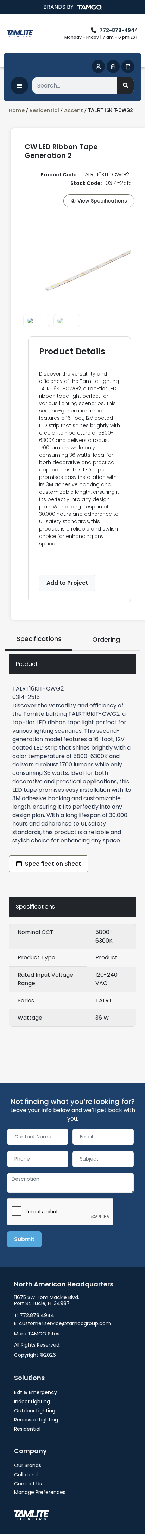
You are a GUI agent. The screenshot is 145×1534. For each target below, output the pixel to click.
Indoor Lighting (32, 1401)
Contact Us (28, 1483)
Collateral (26, 1474)
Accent (73, 110)
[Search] (125, 85)
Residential (44, 110)
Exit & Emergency (35, 1392)
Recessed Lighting (36, 1419)
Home (17, 110)
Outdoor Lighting (34, 1410)
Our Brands (27, 1465)
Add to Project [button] (67, 583)
